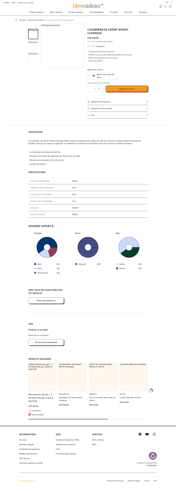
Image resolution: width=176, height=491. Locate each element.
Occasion (114, 12)
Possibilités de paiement (29, 449)
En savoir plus (152, 465)
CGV (58, 449)
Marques (142, 12)
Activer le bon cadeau (26, 3)
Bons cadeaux (56, 12)
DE (167, 2)
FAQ (13, 3)
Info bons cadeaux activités (31, 463)
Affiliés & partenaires (28, 453)
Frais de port (24, 458)
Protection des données (66, 453)
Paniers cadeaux (76, 12)
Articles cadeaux (37, 12)
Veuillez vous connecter (66, 444)
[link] (33, 34)
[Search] (165, 6)
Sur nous (23, 440)
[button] (90, 89)
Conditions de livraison (104, 41)
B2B (94, 444)
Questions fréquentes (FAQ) (67, 440)
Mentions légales (26, 444)
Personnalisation (97, 12)
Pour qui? (128, 12)
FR (171, 2)
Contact (7, 3)
